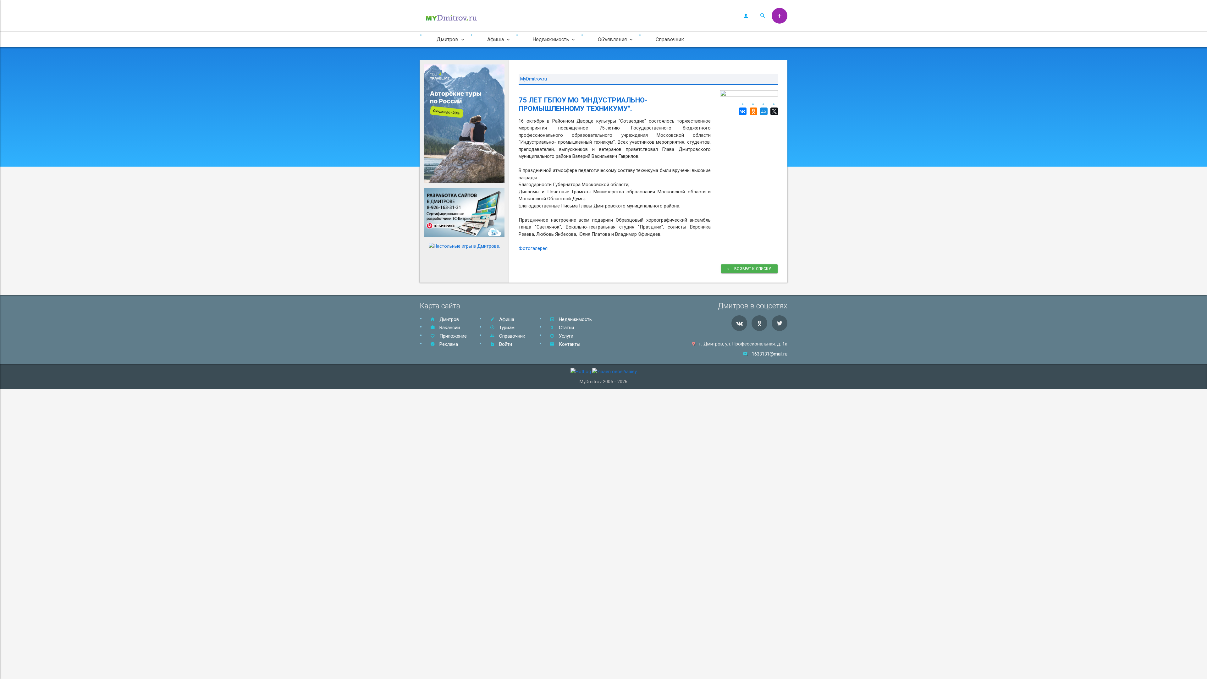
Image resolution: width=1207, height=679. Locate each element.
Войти (505, 344)
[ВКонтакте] (742, 111)
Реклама (448, 344)
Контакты (569, 344)
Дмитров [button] (447, 39)
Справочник (670, 39)
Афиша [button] (495, 39)
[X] (773, 111)
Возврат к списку (752, 269)
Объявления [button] (612, 39)
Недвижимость (575, 319)
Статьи (566, 327)
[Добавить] (779, 16)
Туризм (506, 327)
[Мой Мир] (763, 111)
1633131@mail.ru (769, 354)
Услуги (565, 336)
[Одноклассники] (752, 111)
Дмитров (448, 319)
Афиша (506, 319)
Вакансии (449, 327)
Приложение (452, 336)
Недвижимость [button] (550, 39)
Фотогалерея (533, 248)
